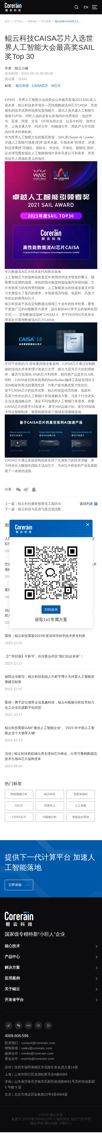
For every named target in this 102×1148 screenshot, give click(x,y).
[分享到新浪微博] (26, 489)
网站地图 (51, 1123)
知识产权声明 (81, 1119)
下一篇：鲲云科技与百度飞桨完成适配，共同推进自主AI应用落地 (35, 509)
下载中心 (65, 1123)
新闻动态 (32, 21)
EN (86, 7)
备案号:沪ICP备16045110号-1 (33, 1119)
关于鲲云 (18, 21)
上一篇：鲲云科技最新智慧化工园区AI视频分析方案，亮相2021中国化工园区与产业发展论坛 (35, 504)
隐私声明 (36, 1123)
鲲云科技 (22, 86)
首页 (7, 21)
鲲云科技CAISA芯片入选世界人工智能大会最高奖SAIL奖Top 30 (68, 21)
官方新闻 (46, 21)
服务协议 (63, 1119)
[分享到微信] (18, 489)
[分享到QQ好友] (33, 489)
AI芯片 (56, 86)
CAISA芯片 (40, 86)
